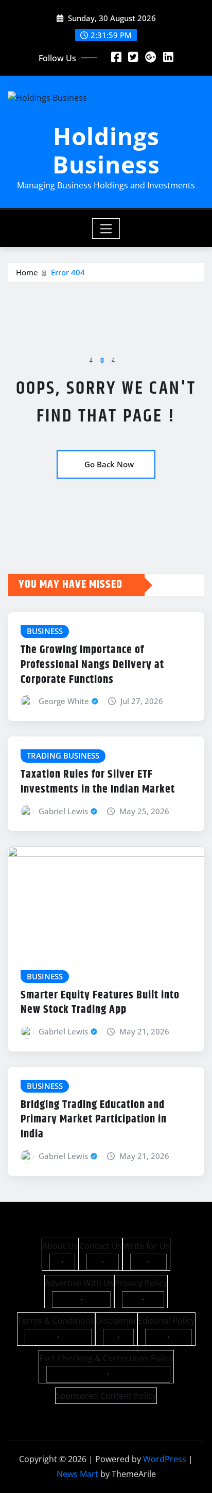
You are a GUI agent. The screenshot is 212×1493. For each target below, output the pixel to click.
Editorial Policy (166, 1320)
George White (64, 701)
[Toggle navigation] (106, 228)
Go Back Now (109, 464)
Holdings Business (106, 150)
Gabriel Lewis (63, 811)
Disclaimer (116, 1320)
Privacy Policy (141, 1283)
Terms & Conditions (56, 1320)
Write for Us (146, 1246)
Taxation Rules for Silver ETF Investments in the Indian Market (98, 782)
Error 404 (68, 272)
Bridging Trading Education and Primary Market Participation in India (94, 1119)
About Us (60, 1246)
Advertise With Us (79, 1283)
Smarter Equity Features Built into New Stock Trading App (100, 1003)
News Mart (77, 1474)
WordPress (164, 1459)
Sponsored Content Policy (106, 1395)
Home (27, 272)
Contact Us (100, 1246)
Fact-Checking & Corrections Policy (106, 1358)
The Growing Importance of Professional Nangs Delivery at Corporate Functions (92, 664)
